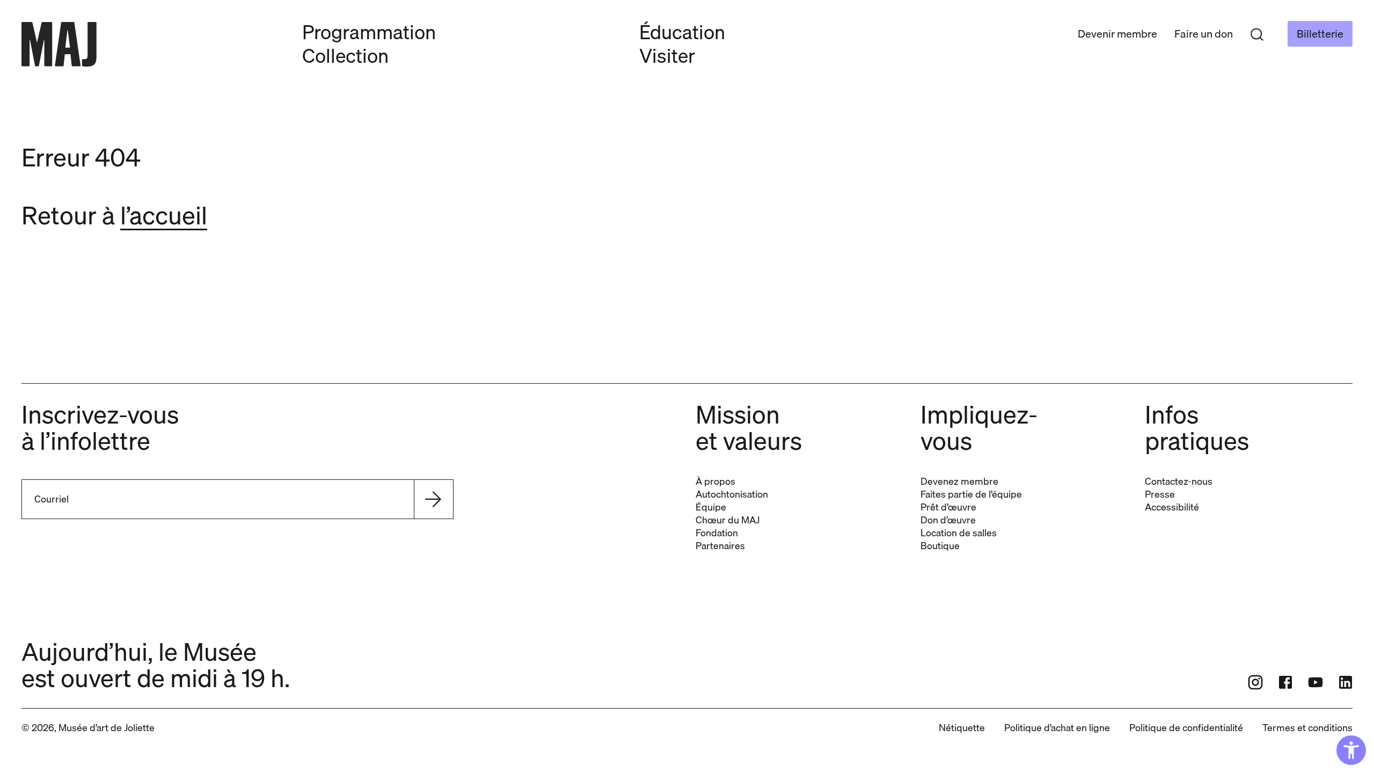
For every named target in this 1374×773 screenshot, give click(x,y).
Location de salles (958, 533)
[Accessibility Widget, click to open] (1351, 750)
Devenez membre (959, 481)
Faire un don (1203, 33)
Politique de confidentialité (1186, 727)
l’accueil (163, 215)
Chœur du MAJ (727, 520)
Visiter (667, 55)
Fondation (717, 533)
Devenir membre (1117, 33)
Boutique (940, 545)
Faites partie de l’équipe (971, 494)
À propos (715, 481)
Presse (1160, 494)
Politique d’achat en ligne (1057, 727)
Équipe (711, 507)
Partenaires (720, 545)
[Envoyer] (433, 499)
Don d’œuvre (948, 520)
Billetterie (1320, 33)
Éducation (682, 32)
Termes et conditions (1307, 727)
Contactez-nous (1178, 481)
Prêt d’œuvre (948, 507)
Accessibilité (1172, 507)
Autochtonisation (732, 494)
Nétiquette (962, 727)
